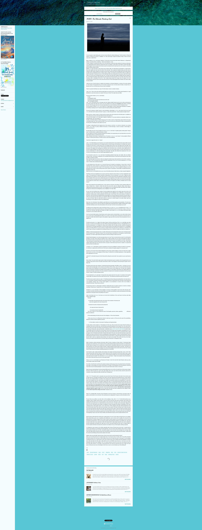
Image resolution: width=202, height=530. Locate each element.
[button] (130, 18)
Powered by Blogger (109, 523)
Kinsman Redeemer (93, 452)
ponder (95, 454)
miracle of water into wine (122, 452)
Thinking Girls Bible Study (93, 2)
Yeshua (117, 454)
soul (102, 454)
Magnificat (108, 452)
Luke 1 (103, 452)
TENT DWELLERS (89, 470)
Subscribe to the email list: (108, 11)
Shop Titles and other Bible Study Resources (108, 8)
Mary (112, 452)
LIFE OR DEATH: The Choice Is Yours (93, 482)
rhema (99, 454)
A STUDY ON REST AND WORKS (118, 328)
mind (115, 452)
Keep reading (128, 479)
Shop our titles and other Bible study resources (6, 29)
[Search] (132, 2)
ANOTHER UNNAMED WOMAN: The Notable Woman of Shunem (98, 495)
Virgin (106, 454)
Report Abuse (3, 109)
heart (88, 452)
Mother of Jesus (90, 454)
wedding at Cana (111, 454)
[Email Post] (87, 450)
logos (100, 452)
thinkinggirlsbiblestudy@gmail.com (7, 100)
